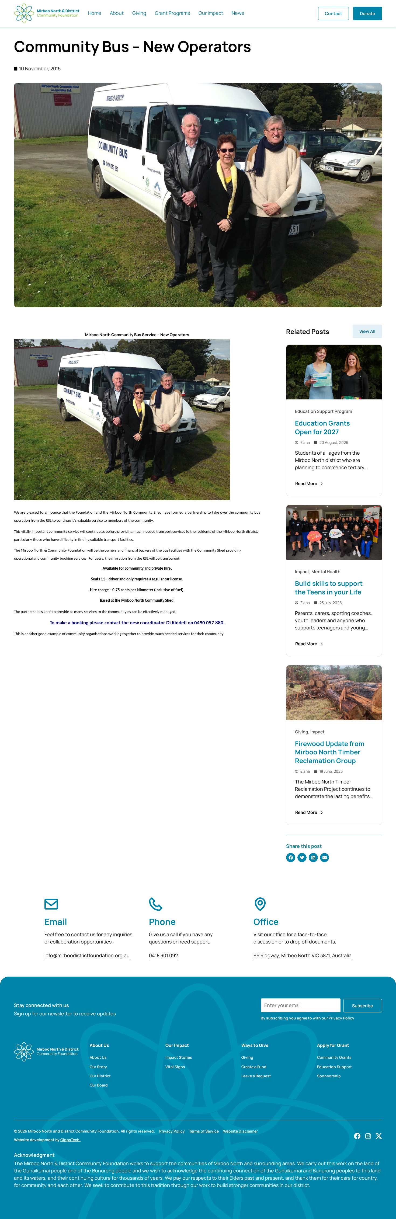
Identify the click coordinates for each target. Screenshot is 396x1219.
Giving (247, 1057)
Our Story (98, 1066)
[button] (290, 857)
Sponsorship (329, 1076)
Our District (100, 1076)
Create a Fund (253, 1066)
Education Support (334, 1066)
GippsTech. (70, 1139)
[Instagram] (368, 1136)
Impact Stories (178, 1057)
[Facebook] (357, 1136)
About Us (98, 1057)
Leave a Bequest (256, 1076)
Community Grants (334, 1057)
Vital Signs (175, 1066)
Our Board (99, 1085)
